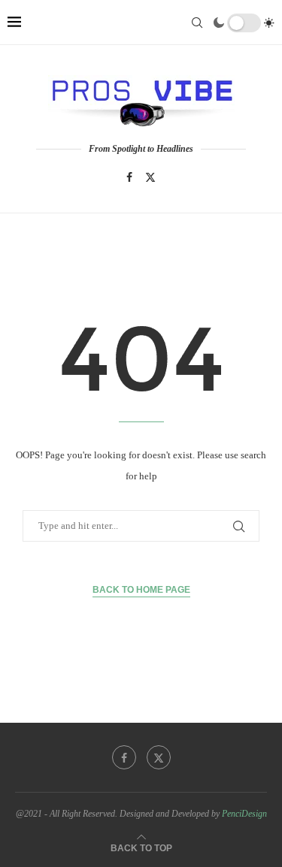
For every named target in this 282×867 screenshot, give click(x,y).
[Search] (197, 22)
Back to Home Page (141, 590)
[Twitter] (150, 177)
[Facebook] (129, 177)
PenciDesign (244, 813)
